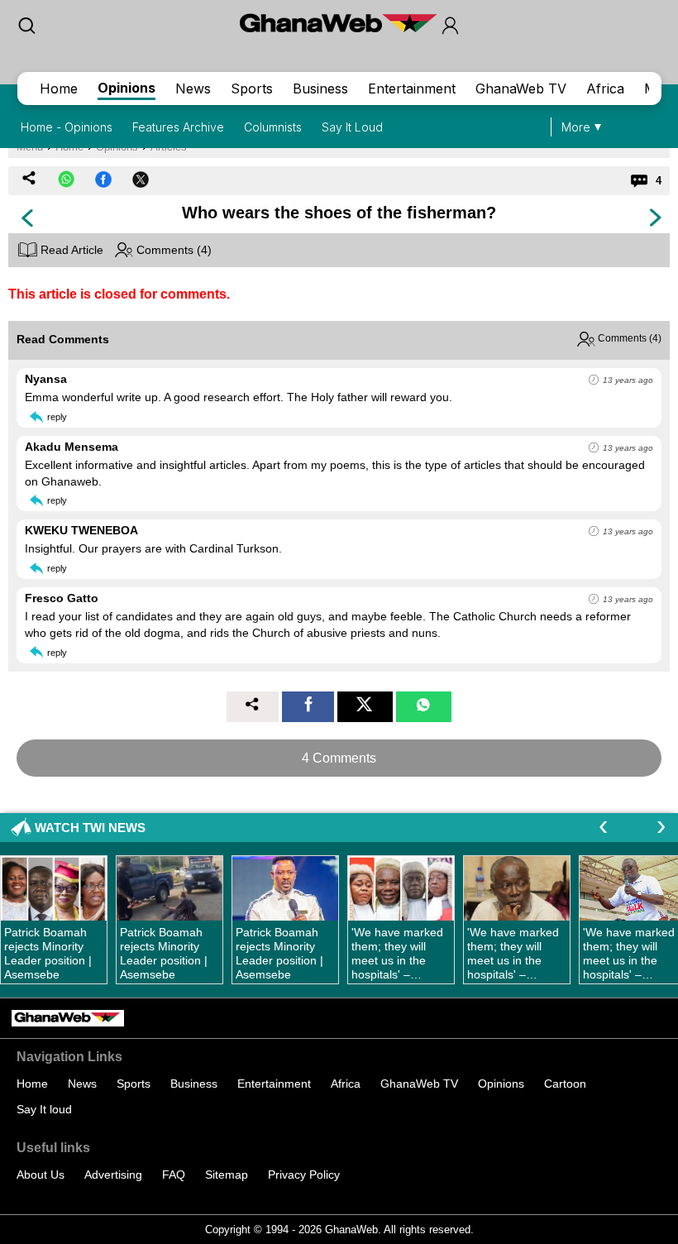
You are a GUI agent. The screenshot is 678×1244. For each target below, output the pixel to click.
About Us (40, 1174)
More (575, 127)
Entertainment (412, 88)
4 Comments (339, 758)
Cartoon (565, 1083)
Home (59, 88)
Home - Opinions (66, 127)
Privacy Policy (304, 1174)
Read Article (70, 249)
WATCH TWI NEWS (90, 828)
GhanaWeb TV (520, 88)
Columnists (273, 127)
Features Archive (178, 127)
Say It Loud (352, 127)
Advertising (113, 1174)
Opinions (126, 87)
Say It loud (44, 1109)
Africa (605, 88)
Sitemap (226, 1174)
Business (320, 88)
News (193, 88)
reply (57, 417)
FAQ (173, 1174)
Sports (252, 88)
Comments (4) (172, 249)
